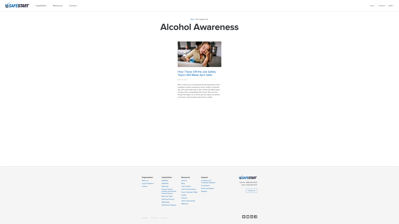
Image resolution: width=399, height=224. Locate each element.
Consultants (205, 185)
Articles (184, 181)
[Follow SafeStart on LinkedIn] (251, 218)
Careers (144, 186)
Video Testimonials (188, 201)
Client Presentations (188, 189)
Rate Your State (167, 196)
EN (391, 6)
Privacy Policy (165, 218)
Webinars (184, 204)
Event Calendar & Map (189, 192)
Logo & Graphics (148, 183)
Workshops (165, 202)
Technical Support (207, 188)
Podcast (184, 198)
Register (204, 191)
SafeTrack (165, 183)
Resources (57, 5)
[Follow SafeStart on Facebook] (255, 218)
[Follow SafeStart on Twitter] (243, 218)
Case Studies (186, 186)
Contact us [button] (251, 191)
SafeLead (165, 186)
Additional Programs (169, 205)
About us (145, 181)
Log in (372, 6)
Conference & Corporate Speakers (208, 182)
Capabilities (40, 5)
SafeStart (165, 181)
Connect (73, 5)
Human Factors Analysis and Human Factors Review (169, 191)
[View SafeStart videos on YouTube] (247, 218)
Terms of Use (154, 218)
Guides (183, 195)
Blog (192, 19)
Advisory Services (168, 199)
